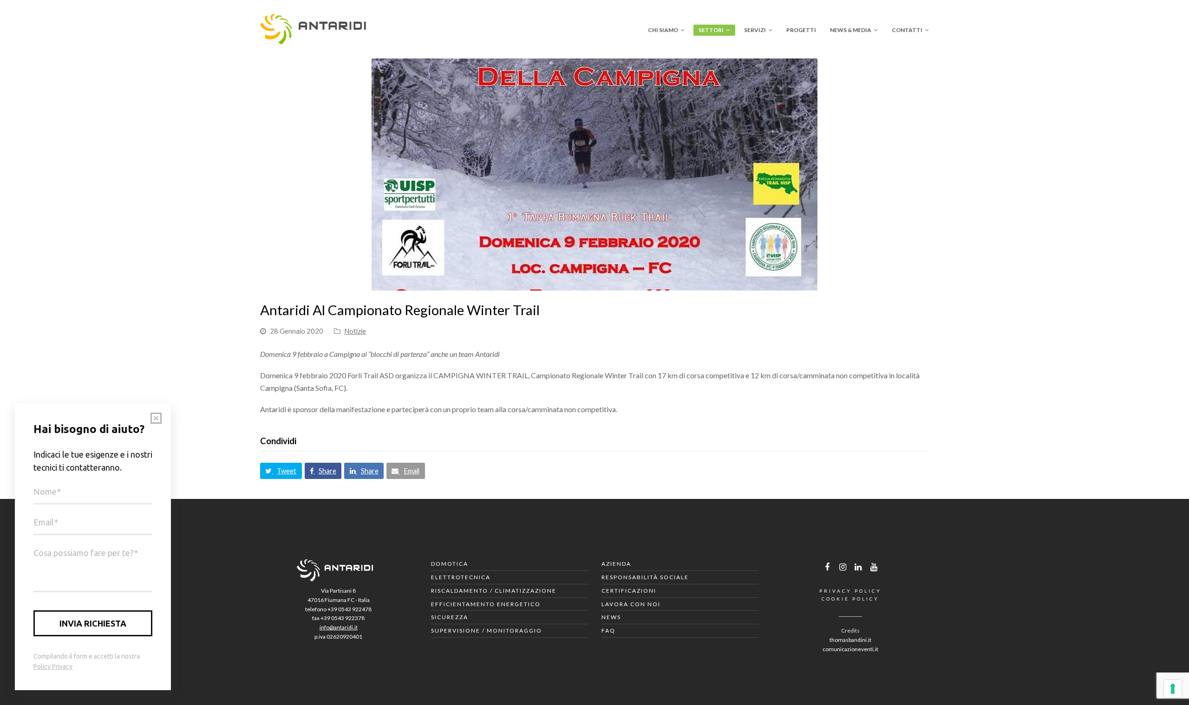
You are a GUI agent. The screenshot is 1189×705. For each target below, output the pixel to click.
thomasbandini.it (850, 639)
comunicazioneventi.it (850, 649)
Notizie (355, 331)
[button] (281, 471)
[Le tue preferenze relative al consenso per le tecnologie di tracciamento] (1173, 689)
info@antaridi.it (339, 627)
